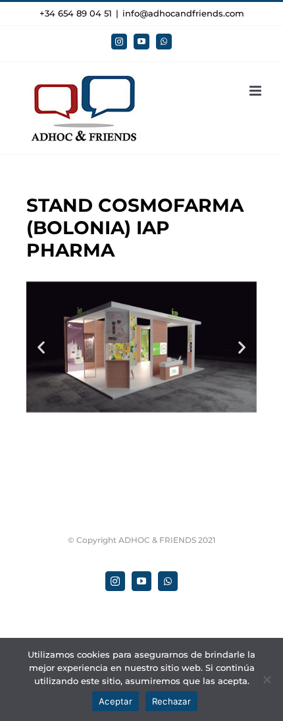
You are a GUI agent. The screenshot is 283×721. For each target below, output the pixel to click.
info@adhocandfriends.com (183, 13)
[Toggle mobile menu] (256, 91)
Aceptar (115, 701)
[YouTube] (141, 41)
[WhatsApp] (164, 41)
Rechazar (171, 701)
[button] (41, 346)
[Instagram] (119, 41)
